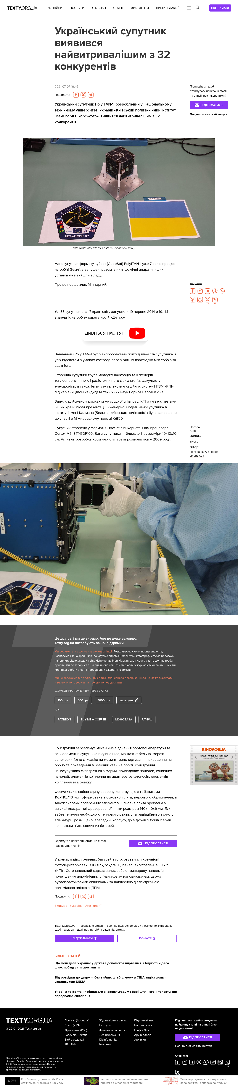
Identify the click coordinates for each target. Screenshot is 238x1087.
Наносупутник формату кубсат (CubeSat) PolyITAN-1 (98, 263)
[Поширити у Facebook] (76, 95)
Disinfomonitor (108, 1039)
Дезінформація (109, 1035)
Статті (68, 1025)
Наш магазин (143, 1025)
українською (39, 1064)
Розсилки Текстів (76, 1035)
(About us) (82, 1020)
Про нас (70, 1020)
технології (94, 906)
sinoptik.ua (197, 456)
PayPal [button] (147, 719)
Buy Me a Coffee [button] (93, 719)
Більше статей (67, 956)
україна (77, 906)
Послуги (105, 1025)
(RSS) (76, 1025)
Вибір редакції (74, 1039)
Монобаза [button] (123, 719)
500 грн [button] (83, 700)
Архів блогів (142, 1035)
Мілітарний (97, 284)
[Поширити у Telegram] (91, 95)
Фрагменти (72, 1030)
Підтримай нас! (144, 1020)
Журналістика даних (113, 1020)
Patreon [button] (64, 719)
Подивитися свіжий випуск (208, 114)
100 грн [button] (63, 700)
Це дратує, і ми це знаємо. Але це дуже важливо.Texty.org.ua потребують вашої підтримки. (96, 640)
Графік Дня (141, 1030)
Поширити (62, 95)
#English (70, 1044)
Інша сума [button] (127, 700)
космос (62, 906)
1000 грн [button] (104, 700)
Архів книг (141, 1039)
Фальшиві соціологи (113, 1030)
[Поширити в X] (83, 95)
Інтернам (105, 1044)
